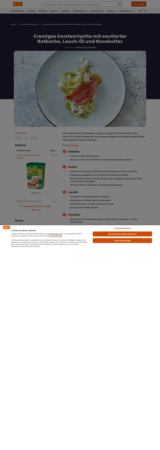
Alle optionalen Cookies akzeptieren (122, 234)
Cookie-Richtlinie (56, 236)
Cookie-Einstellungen (122, 228)
